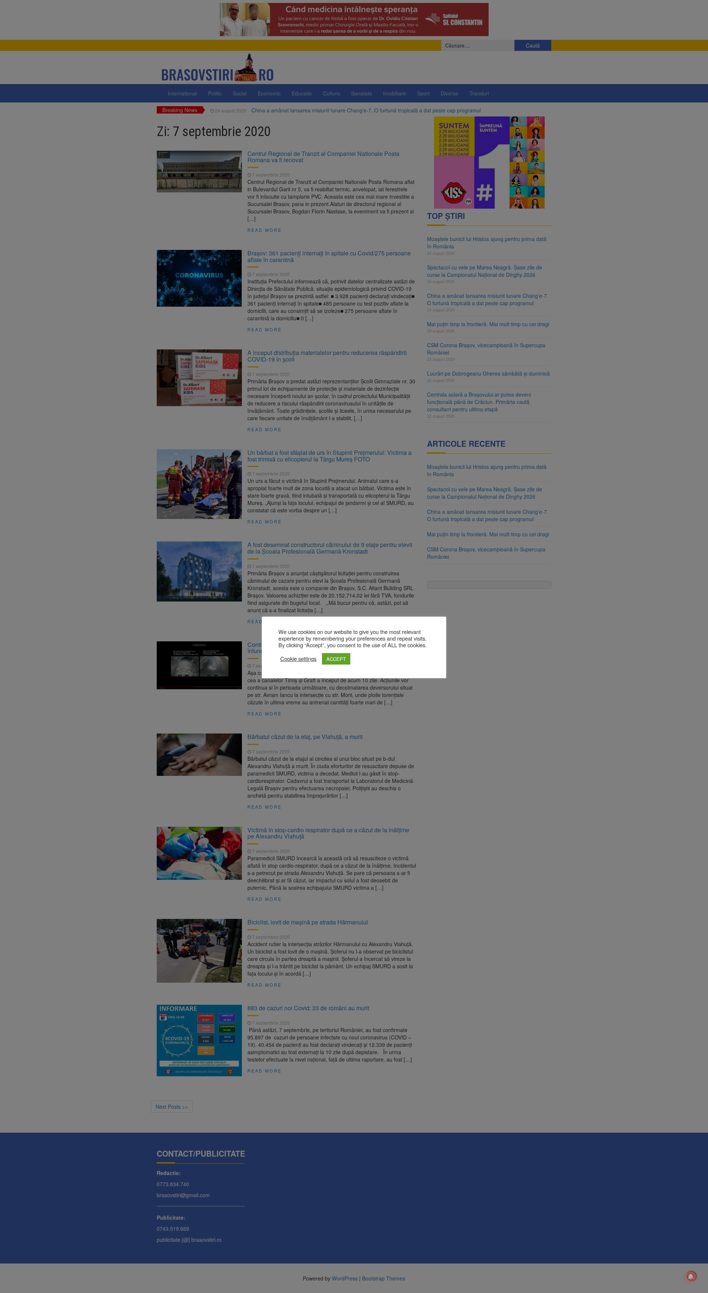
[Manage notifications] (691, 1277)
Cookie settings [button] (298, 658)
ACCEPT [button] (336, 658)
